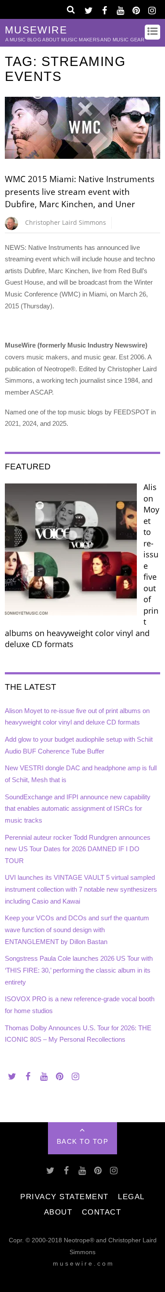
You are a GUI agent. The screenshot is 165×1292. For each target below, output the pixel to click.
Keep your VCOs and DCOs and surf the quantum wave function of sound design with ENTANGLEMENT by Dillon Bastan (77, 929)
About (58, 1212)
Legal (131, 1196)
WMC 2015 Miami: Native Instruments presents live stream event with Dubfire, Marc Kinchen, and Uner (79, 191)
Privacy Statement (64, 1196)
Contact (101, 1212)
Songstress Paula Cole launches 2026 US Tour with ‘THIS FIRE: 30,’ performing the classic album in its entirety (79, 970)
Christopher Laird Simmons (65, 222)
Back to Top (83, 1141)
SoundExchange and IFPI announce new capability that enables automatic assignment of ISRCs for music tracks (77, 808)
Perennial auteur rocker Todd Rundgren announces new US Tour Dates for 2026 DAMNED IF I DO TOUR (77, 849)
